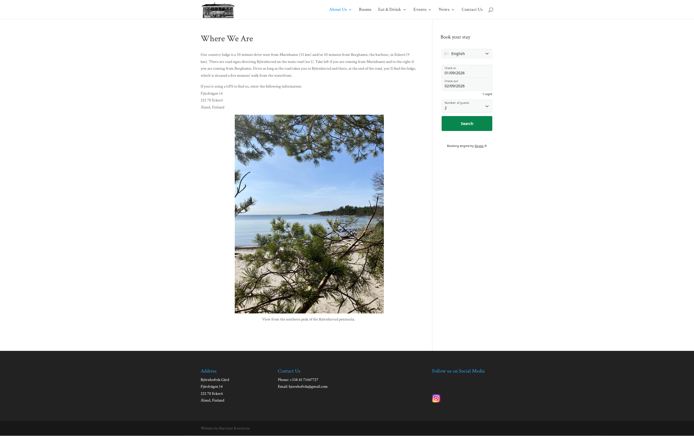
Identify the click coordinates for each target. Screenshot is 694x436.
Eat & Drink (389, 10)
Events (419, 10)
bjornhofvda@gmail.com (308, 386)
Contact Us (472, 10)
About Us (338, 10)
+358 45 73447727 (304, 379)
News (444, 10)
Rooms (365, 10)
